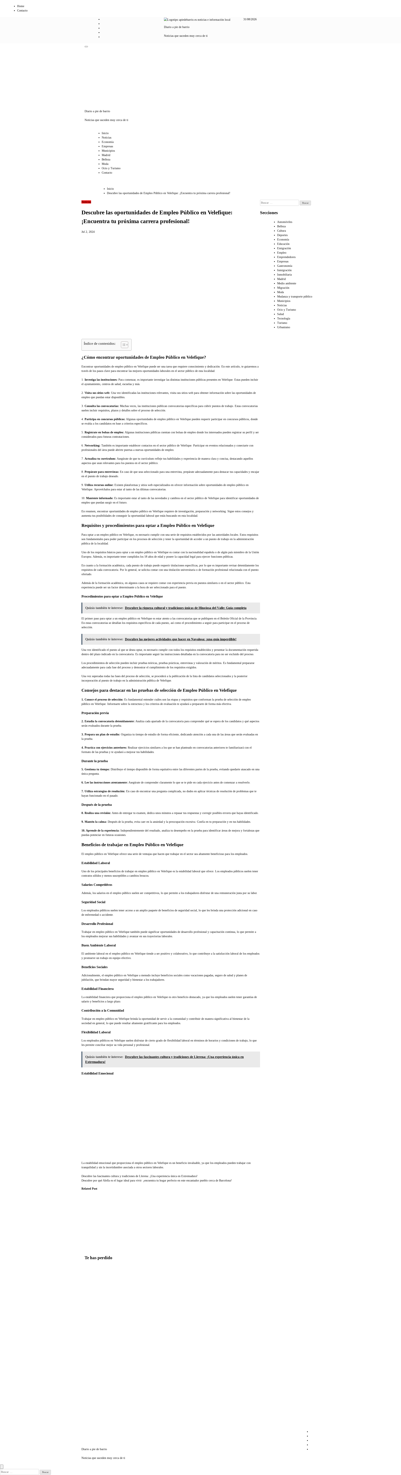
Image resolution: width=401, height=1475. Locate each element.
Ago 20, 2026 (128, 1231)
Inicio (105, 133)
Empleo (281, 252)
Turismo (282, 322)
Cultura (281, 230)
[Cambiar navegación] (86, 46)
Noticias (106, 137)
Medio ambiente (286, 283)
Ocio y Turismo (111, 168)
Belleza (106, 159)
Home (20, 6)
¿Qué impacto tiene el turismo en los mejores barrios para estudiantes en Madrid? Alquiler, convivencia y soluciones (94, 1293)
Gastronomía (284, 265)
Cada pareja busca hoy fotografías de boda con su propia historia (129, 1214)
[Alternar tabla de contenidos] (122, 344)
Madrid (106, 155)
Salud (280, 314)
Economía (108, 142)
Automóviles (284, 222)
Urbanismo (283, 327)
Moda (105, 163)
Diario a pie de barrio (176, 27)
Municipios (108, 150)
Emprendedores (286, 257)
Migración (283, 287)
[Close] (1, 1467)
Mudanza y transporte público (294, 296)
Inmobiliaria (284, 274)
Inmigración (284, 270)
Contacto (22, 10)
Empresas (107, 146)
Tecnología (283, 318)
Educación (283, 243)
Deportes (282, 235)
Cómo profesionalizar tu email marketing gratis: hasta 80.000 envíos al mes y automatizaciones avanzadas (110, 1223)
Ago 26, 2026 (86, 1235)
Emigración (284, 248)
